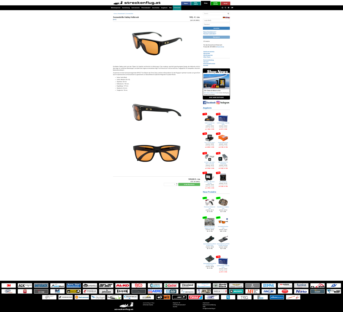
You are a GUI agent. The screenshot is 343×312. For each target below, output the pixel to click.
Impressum (206, 303)
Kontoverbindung (208, 60)
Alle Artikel (206, 53)
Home (115, 13)
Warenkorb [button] (216, 37)
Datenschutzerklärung (209, 305)
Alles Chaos (206, 57)
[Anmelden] (222, 8)
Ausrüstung (126, 8)
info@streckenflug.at (209, 308)
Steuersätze (219, 46)
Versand (205, 62)
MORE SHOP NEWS (218, 97)
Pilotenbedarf (145, 8)
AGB (204, 306)
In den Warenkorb (189, 184)
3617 (114, 19)
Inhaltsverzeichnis (208, 51)
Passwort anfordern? (209, 33)
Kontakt (205, 65)
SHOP (210, 97)
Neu (170, 8)
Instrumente (135, 8)
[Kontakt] (228, 8)
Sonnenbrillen (129, 13)
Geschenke (155, 8)
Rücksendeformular (209, 63)
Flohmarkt (177, 8)
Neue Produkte (209, 192)
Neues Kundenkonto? (209, 32)
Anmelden (216, 28)
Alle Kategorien (208, 55)
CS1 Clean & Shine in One (210, 92)
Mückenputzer (115, 8)
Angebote (164, 8)
